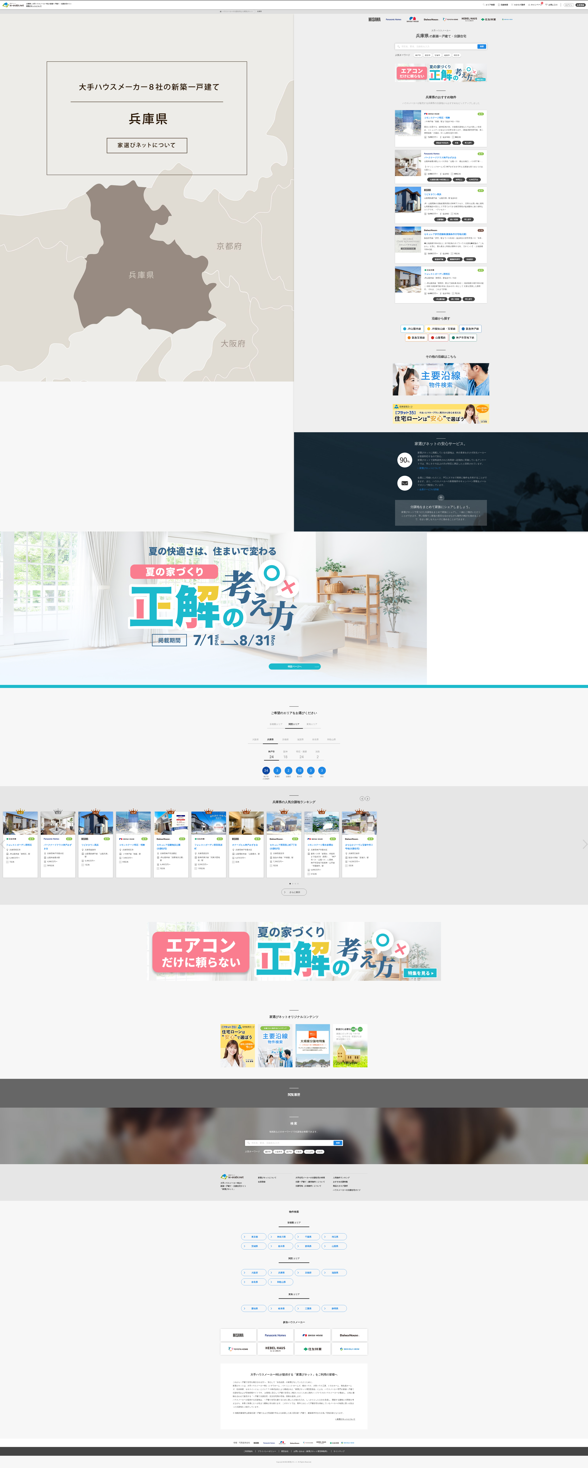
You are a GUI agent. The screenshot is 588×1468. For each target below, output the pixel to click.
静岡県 (335, 1308)
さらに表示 (294, 892)
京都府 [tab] (285, 739)
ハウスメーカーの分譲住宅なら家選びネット (237, 11)
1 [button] (290, 883)
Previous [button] (3, 844)
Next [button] (585, 844)
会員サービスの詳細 (429, 489)
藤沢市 (268, 1152)
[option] (20, 845)
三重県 (308, 1308)
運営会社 (284, 1451)
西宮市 (427, 55)
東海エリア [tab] (312, 724)
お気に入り (553, 5)
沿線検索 (504, 5)
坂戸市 (289, 1152)
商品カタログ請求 (340, 1186)
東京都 (254, 1237)
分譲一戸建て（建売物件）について (310, 1182)
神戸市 (418, 55)
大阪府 (254, 1272)
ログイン (569, 5)
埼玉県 (335, 1237)
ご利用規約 (248, 1451)
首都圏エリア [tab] (276, 724)
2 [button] (292, 883)
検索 (482, 46)
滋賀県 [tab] (300, 739)
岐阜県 (281, 1308)
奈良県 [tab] (315, 739)
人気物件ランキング (341, 1178)
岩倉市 (320, 1152)
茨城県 (254, 1246)
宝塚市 (437, 55)
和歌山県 (281, 1282)
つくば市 (309, 1152)
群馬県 (308, 1246)
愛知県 (254, 1308)
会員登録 (580, 5)
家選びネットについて (34, 6)
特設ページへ (295, 666)
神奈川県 (281, 1237)
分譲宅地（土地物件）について (308, 1186)
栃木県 (281, 1246)
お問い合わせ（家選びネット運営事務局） (311, 1451)
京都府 (308, 1272)
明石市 (456, 55)
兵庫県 (281, 1272)
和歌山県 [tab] (331, 739)
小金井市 (278, 1152)
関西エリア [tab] (294, 724)
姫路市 (447, 55)
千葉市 (299, 1152)
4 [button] (298, 883)
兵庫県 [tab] (270, 739)
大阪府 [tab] (255, 739)
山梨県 (335, 1246)
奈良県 (254, 1282)
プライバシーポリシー (267, 1451)
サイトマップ (339, 1451)
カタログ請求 (519, 5)
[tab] (271, 755)
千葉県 (308, 1237)
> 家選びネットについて (345, 1419)
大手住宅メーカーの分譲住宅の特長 (310, 1178)
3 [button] (295, 883)
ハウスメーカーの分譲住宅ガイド (347, 1190)
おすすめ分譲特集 (340, 1182)
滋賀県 (335, 1272)
